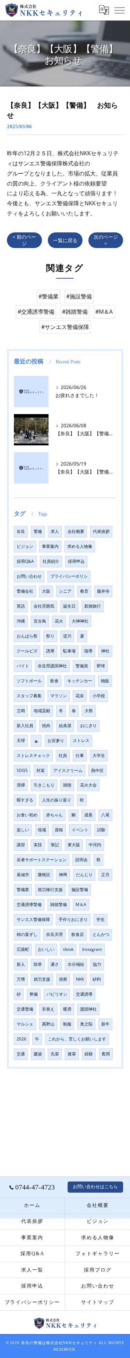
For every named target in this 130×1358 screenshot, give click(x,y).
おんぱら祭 (27, 636)
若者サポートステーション (42, 859)
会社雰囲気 (44, 606)
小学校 (99, 695)
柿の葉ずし (27, 934)
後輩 (72, 1053)
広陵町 (23, 949)
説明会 (81, 859)
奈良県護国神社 (52, 665)
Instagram (92, 949)
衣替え (48, 1009)
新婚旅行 (92, 606)
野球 (101, 665)
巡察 (63, 979)
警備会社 (25, 591)
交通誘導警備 (29, 904)
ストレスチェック (33, 755)
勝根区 (44, 874)
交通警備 (25, 1009)
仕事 (80, 755)
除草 (38, 964)
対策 (40, 770)
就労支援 (42, 979)
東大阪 (74, 844)
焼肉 (46, 725)
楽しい (23, 829)
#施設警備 (79, 296)
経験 (89, 1053)
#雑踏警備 (75, 311)
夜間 (106, 1053)
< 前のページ (24, 240)
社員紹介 (51, 561)
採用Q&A (25, 561)
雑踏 (67, 785)
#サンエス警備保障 (65, 327)
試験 (101, 829)
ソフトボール (29, 680)
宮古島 (40, 621)
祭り (50, 636)
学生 (100, 919)
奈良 (21, 531)
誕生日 (69, 606)
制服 (67, 1024)
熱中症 (97, 770)
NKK (80, 979)
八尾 (105, 814)
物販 (105, 680)
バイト (23, 665)
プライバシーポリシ (69, 576)
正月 (105, 874)
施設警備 (79, 889)
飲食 (54, 680)
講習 (21, 844)
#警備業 (48, 296)
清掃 (21, 785)
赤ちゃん (54, 814)
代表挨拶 (101, 531)
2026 (21, 1039)
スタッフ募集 (29, 695)
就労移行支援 (50, 889)
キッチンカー (79, 680)
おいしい (46, 949)
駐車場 (69, 650)
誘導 (50, 650)
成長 (88, 814)
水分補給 (76, 964)
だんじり (84, 874)
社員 (63, 755)
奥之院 (86, 1024)
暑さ (55, 964)
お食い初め (27, 814)
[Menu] (119, 10)
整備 (33, 994)
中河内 (95, 844)
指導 (88, 650)
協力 (97, 964)
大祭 (89, 710)
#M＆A (104, 311)
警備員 (82, 665)
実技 (38, 844)
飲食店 (77, 934)
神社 (105, 650)
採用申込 (76, 561)
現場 (42, 829)
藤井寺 (103, 591)
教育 (84, 591)
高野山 (48, 1024)
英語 (21, 606)
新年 (105, 1024)
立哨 (21, 710)
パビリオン (56, 994)
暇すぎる (25, 800)
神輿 (63, 874)
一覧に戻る (65, 240)
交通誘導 (84, 994)
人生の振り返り (56, 800)
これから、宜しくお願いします (77, 1039)
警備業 (23, 889)
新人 (21, 964)
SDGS (22, 770)
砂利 (97, 979)
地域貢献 (42, 710)
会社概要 (76, 531)
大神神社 (80, 621)
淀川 (67, 636)
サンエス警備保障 (33, 919)
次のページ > (106, 240)
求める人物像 (79, 546)
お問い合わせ (29, 576)
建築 (38, 1053)
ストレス (81, 740)
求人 (55, 531)
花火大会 (88, 785)
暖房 (67, 1009)
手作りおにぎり (73, 919)
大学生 (99, 755)
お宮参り (55, 740)
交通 (21, 1053)
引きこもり (44, 785)
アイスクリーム (68, 770)
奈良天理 (54, 934)
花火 (59, 621)
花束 (80, 695)
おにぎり (88, 725)
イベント (80, 829)
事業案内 (50, 546)
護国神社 (88, 1009)
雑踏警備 (58, 904)
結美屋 (65, 725)
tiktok (68, 949)
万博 (21, 979)
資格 (59, 829)
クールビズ (27, 650)
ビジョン (25, 546)
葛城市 (23, 874)
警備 (38, 531)
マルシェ (25, 1024)
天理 (21, 740)
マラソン (58, 695)
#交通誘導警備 (36, 311)
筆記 (55, 844)
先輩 (55, 1053)
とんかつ (101, 934)
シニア (65, 591)
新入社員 (25, 725)
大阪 (46, 591)
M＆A (81, 904)
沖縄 (21, 621)
